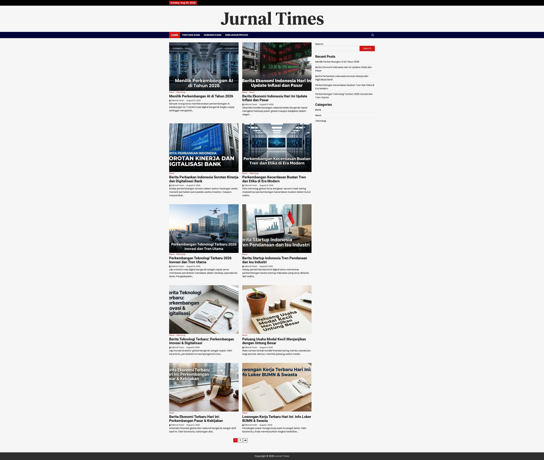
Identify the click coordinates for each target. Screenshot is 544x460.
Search (319, 44)
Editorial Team (177, 100)
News (171, 92)
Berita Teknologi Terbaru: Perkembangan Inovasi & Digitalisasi (201, 341)
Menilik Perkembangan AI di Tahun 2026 (201, 96)
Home (174, 35)
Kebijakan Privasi (236, 35)
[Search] (373, 35)
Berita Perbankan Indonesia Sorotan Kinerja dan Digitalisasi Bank (203, 179)
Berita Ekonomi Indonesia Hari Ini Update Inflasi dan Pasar (274, 98)
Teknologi (180, 92)
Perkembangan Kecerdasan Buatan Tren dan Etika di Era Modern (274, 179)
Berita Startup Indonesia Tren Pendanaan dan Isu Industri (274, 260)
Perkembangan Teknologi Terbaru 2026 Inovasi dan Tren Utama (200, 260)
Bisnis (244, 92)
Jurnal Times (282, 456)
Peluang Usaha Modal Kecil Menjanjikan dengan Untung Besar (274, 341)
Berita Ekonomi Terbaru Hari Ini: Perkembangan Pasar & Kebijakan (196, 419)
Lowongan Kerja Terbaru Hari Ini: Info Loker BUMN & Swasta (276, 419)
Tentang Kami (191, 35)
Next (245, 440)
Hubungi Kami (212, 35)
